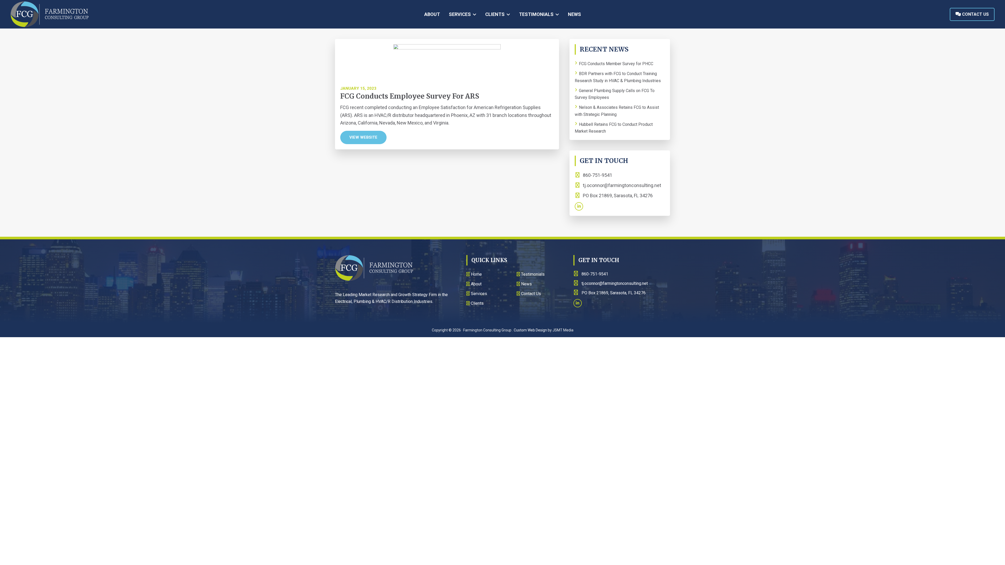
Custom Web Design (530, 330)
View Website (363, 137)
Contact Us (975, 14)
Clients (477, 303)
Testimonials (533, 274)
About (476, 283)
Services (479, 293)
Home (476, 274)
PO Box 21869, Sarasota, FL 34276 (617, 195)
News (526, 283)
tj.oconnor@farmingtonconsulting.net (622, 185)
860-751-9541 (597, 175)
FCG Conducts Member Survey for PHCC (616, 63)
